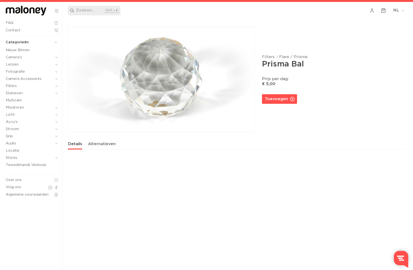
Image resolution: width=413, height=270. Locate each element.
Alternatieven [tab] (102, 144)
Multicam (14, 100)
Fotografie (15, 71)
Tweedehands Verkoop (26, 164)
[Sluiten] (56, 10)
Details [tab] (75, 144)
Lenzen (12, 64)
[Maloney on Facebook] (56, 187)
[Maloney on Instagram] (50, 187)
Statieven (14, 93)
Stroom (12, 129)
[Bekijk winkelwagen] (383, 10)
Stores (11, 157)
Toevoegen (276, 99)
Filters (11, 86)
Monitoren (15, 107)
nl (396, 10)
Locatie (12, 150)
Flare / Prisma (293, 57)
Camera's (14, 57)
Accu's (12, 121)
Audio (11, 143)
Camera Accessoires (23, 78)
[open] (56, 57)
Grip (9, 136)
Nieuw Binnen (18, 50)
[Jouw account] (372, 10)
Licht (10, 114)
